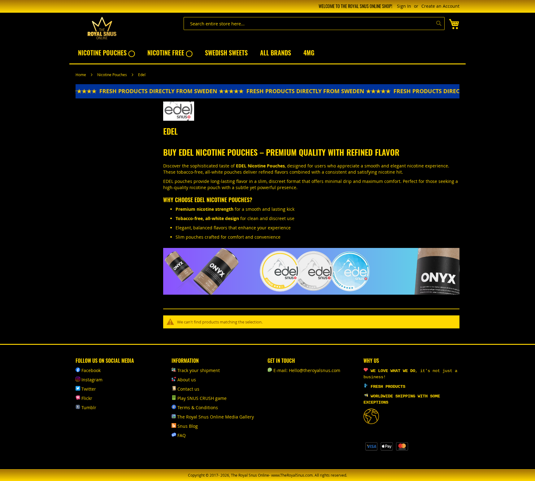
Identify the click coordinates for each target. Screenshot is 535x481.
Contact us (188, 389)
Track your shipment (198, 370)
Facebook (91, 370)
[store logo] (102, 28)
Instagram (91, 380)
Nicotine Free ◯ (170, 52)
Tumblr (88, 407)
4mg (308, 52)
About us (186, 380)
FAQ (181, 435)
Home (81, 74)
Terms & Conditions (197, 407)
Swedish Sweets (226, 52)
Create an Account (440, 6)
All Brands (275, 52)
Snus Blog (187, 426)
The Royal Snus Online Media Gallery (215, 417)
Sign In (404, 6)
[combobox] (314, 23)
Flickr (86, 398)
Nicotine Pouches (112, 74)
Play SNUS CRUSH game (202, 398)
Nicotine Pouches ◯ (106, 52)
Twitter (88, 389)
